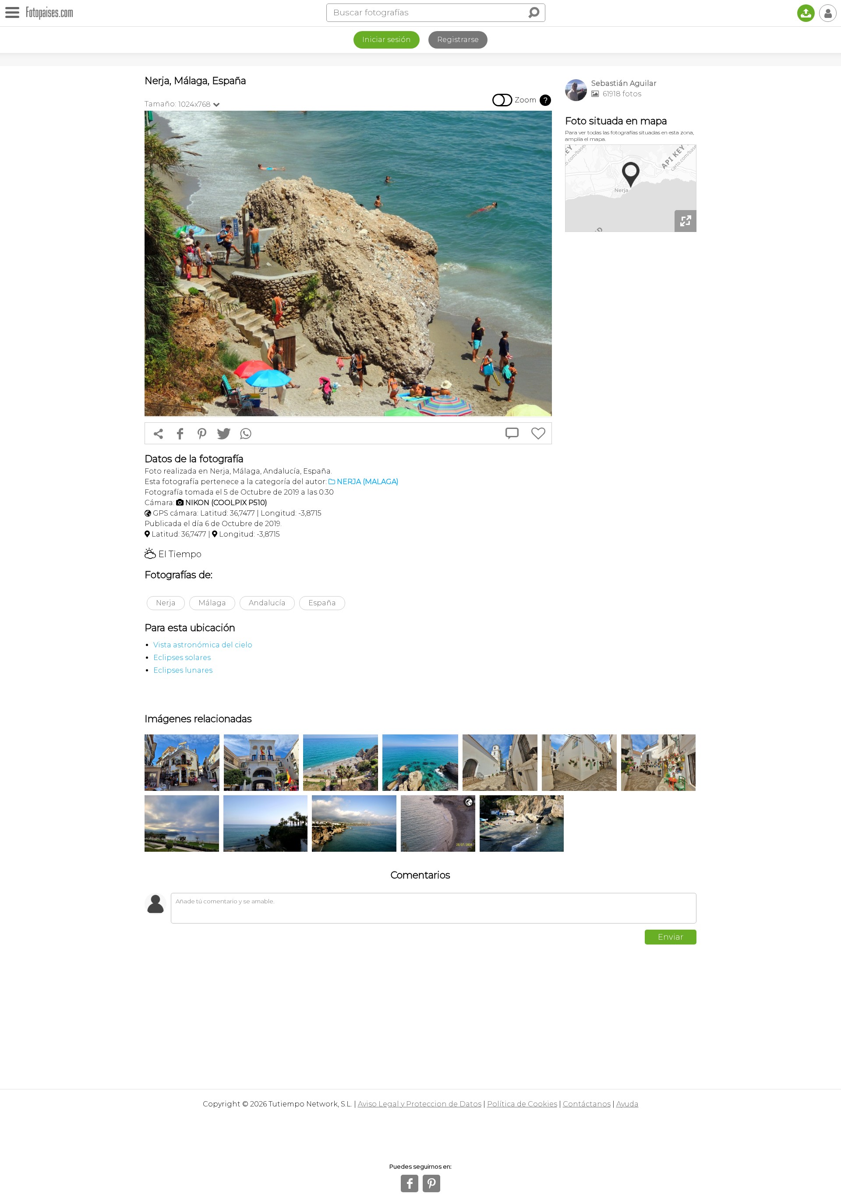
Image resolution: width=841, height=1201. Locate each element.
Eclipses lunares (182, 670)
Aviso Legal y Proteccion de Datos (419, 1104)
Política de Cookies (522, 1104)
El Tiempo (173, 554)
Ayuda (627, 1104)
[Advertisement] (630, 372)
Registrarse (458, 39)
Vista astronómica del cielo (202, 645)
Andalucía (267, 603)
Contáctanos (587, 1104)
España (322, 603)
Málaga (212, 603)
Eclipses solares (182, 657)
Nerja (166, 603)
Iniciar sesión (386, 39)
